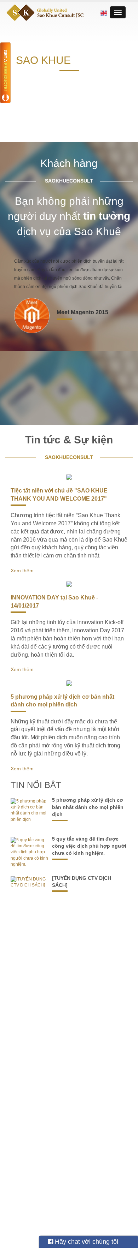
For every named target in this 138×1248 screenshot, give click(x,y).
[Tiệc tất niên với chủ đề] (69, 477)
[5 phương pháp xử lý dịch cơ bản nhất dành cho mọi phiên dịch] (69, 683)
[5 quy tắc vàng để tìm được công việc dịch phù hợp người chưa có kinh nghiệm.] (30, 852)
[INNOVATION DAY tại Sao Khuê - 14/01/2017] (69, 584)
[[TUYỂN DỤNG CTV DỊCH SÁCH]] (30, 882)
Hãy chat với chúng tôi (85, 1241)
